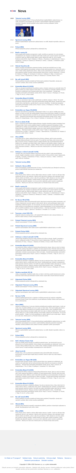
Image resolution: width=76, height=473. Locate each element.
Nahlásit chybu (27, 458)
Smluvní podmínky (39, 458)
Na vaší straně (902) (22, 79)
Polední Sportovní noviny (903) (25, 226)
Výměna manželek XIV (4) (23, 272)
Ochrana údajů (51, 458)
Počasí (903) (19, 335)
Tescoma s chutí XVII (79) (23, 213)
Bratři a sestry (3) (21, 52)
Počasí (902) (19, 47)
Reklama (60, 458)
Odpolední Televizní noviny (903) (26, 285)
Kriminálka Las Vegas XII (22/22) (26, 110)
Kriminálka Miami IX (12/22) (24, 86)
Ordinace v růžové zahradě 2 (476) (26, 152)
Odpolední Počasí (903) (23, 279)
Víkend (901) (19, 404)
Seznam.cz (68, 458)
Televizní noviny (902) (23, 18)
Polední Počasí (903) (22, 231)
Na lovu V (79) (20, 296)
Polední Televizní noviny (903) (25, 220)
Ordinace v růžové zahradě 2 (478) (26, 237)
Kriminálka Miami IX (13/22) (24, 98)
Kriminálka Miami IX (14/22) (24, 245)
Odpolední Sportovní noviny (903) (26, 290)
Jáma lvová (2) (20, 351)
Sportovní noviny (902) (23, 40)
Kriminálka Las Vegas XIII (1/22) (26, 360)
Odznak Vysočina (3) (22, 66)
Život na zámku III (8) (22, 122)
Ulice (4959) (19, 137)
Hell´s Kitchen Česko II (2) (24, 341)
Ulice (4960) (19, 173)
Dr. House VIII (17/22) (22, 200)
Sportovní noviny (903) (23, 328)
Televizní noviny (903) (22, 319)
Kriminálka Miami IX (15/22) (24, 259)
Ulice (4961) (19, 304)
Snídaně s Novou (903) (23, 166)
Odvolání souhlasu (47, 460)
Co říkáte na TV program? (13, 458)
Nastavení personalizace (32, 460)
